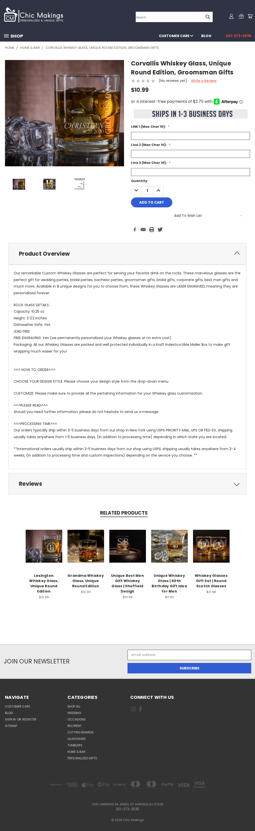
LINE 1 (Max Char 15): (150, 126)
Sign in (10, 719)
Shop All (73, 706)
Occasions (76, 719)
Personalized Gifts (82, 758)
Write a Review (203, 80)
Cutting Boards (80, 732)
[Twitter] (160, 229)
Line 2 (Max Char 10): (150, 144)
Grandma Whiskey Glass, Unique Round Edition (85, 581)
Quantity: (139, 180)
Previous (247, 815)
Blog (206, 35)
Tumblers (74, 745)
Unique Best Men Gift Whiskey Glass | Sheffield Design (127, 583)
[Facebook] (134, 229)
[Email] (143, 229)
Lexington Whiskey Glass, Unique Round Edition (44, 583)
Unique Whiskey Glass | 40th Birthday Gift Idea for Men (169, 583)
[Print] (151, 229)
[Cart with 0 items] (250, 16)
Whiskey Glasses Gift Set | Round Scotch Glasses (211, 581)
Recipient (74, 726)
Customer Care (174, 35)
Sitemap (11, 726)
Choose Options (44, 545)
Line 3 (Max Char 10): (150, 162)
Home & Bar (76, 752)
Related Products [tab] (124, 513)
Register (29, 719)
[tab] (127, 254)
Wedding (74, 713)
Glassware (76, 739)
